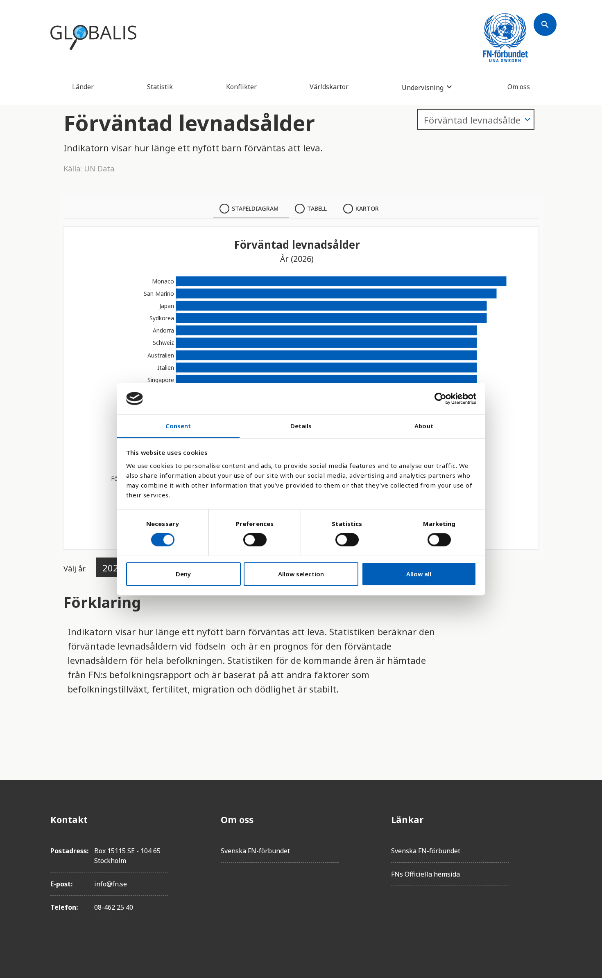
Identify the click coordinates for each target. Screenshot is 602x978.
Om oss (518, 87)
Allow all (418, 574)
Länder (83, 87)
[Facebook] (545, 819)
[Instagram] (545, 865)
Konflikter (241, 87)
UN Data (99, 168)
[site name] (93, 37)
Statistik (160, 87)
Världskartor (329, 87)
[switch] (255, 539)
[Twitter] (545, 842)
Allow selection (301, 574)
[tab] (251, 208)
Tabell (317, 208)
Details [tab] (301, 426)
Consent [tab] (178, 426)
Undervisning (423, 87)
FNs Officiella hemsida (425, 874)
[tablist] (301, 208)
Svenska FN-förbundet (255, 850)
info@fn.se (110, 883)
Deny (183, 574)
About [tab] (423, 426)
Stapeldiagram (255, 208)
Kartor (367, 208)
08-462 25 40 (113, 907)
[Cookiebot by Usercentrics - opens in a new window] (440, 398)
